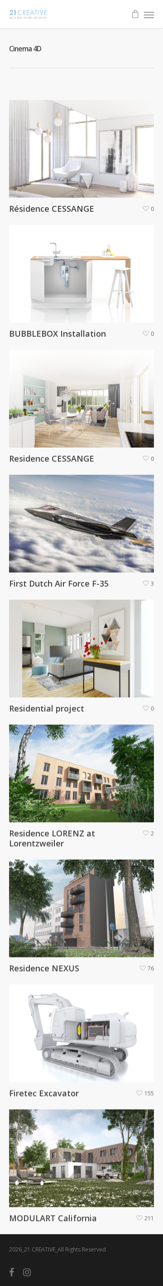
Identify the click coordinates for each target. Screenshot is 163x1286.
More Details (83, 142)
